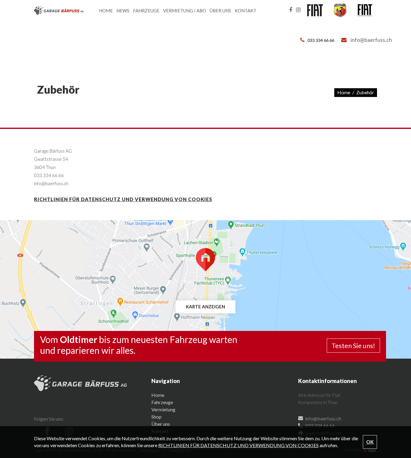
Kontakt (245, 10)
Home (106, 10)
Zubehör (365, 92)
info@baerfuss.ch (371, 39)
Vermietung (163, 409)
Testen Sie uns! (353, 345)
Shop (156, 416)
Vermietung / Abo (184, 10)
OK (370, 441)
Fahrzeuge (146, 10)
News (122, 10)
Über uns (220, 10)
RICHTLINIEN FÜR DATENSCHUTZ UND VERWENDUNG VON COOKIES (123, 199)
